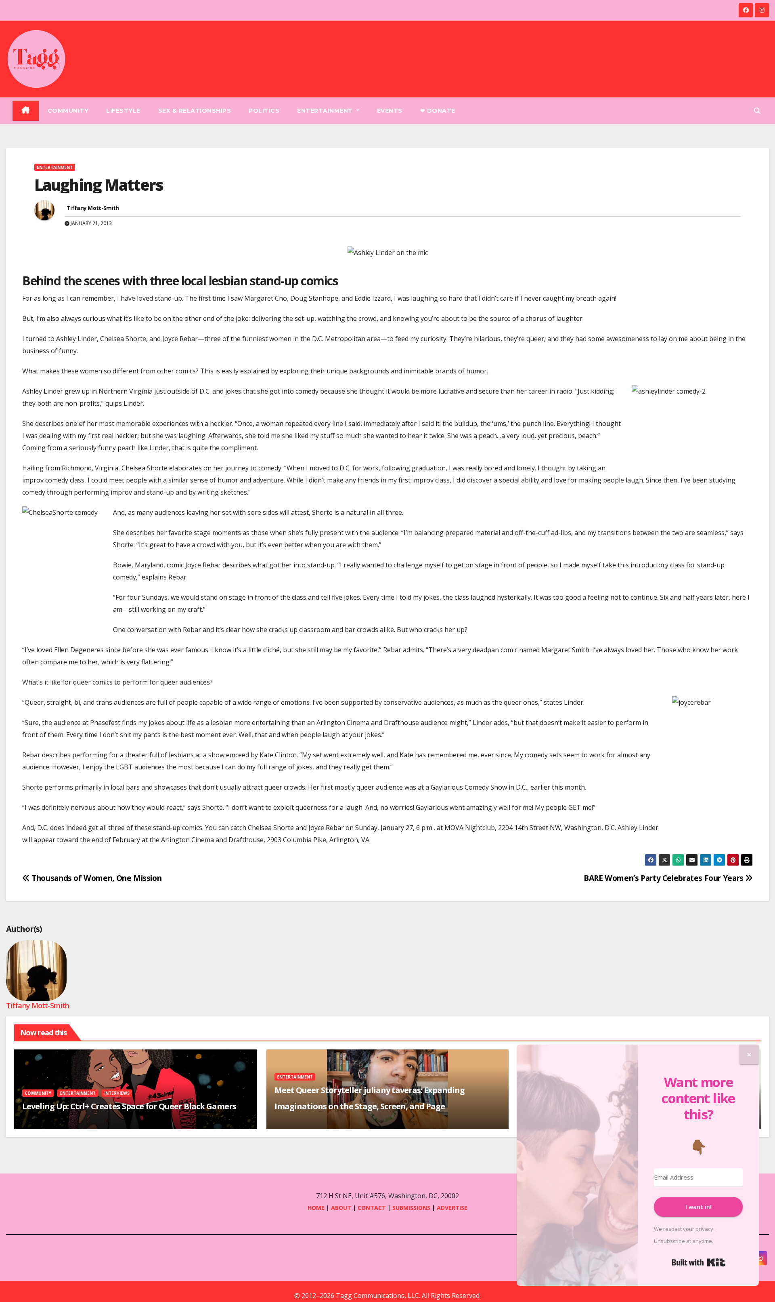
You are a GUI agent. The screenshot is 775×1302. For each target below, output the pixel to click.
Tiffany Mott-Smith (93, 208)
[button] (757, 110)
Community (68, 110)
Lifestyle (123, 110)
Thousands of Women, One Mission (95, 877)
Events (389, 110)
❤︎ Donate (437, 110)
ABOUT (341, 1207)
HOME (316, 1207)
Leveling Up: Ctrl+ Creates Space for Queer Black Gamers (129, 1106)
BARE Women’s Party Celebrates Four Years (664, 877)
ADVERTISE (452, 1207)
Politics (264, 110)
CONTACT (373, 1207)
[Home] (26, 111)
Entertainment (325, 110)
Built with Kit (698, 1262)
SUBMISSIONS (411, 1207)
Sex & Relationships (194, 110)
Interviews (117, 1093)
